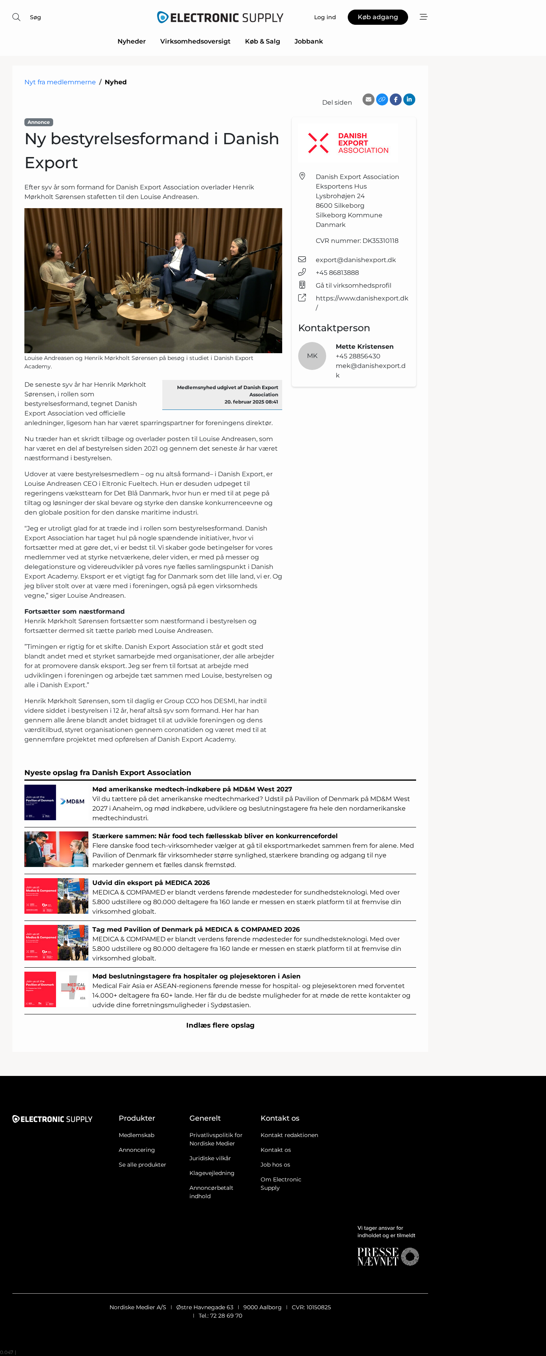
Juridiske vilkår (210, 1158)
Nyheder (132, 41)
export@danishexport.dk (356, 260)
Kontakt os (276, 1149)
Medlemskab (136, 1135)
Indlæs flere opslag (220, 1025)
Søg (35, 17)
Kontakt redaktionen (289, 1135)
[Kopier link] (382, 99)
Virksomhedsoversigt (195, 41)
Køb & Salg (262, 41)
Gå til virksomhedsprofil (353, 285)
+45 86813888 (337, 272)
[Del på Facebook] (396, 99)
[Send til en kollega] (369, 99)
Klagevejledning (212, 1173)
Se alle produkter (142, 1164)
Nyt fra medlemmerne (60, 82)
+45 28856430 (358, 356)
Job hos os (275, 1164)
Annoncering (137, 1149)
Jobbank (309, 41)
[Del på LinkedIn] (409, 99)
